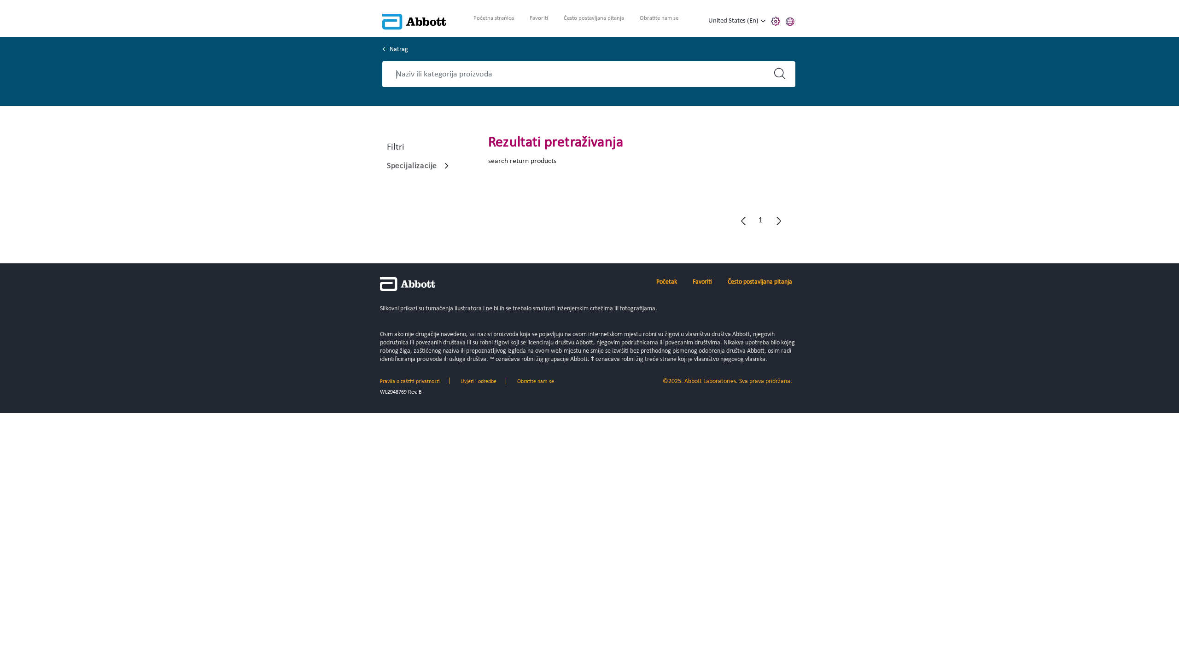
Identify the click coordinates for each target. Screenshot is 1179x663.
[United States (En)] (763, 21)
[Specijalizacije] (446, 166)
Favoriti (539, 18)
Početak (666, 282)
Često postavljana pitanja (594, 18)
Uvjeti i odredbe (478, 381)
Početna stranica (493, 18)
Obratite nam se (659, 18)
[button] (790, 20)
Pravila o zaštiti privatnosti (410, 381)
